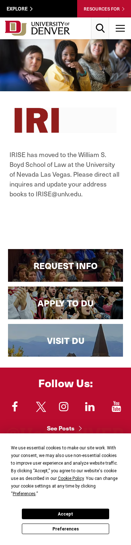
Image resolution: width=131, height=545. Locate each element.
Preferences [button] (24, 493)
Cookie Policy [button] (71, 478)
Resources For (102, 9)
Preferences (65, 529)
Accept (65, 514)
